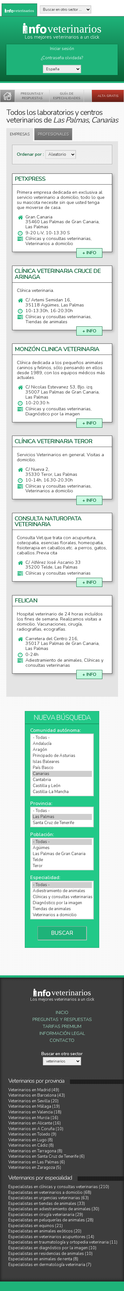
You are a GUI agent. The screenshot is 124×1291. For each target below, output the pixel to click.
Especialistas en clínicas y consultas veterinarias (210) (58, 1187)
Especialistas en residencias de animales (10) (50, 1253)
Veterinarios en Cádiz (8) (31, 1145)
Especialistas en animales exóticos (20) (44, 1231)
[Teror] (62, 866)
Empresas (20, 134)
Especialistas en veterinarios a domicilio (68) (49, 1192)
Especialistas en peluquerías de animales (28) (50, 1220)
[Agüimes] (62, 848)
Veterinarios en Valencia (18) (34, 1112)
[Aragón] (62, 750)
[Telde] (62, 860)
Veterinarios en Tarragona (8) (35, 1151)
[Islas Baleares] (62, 762)
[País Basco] (62, 768)
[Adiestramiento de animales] (62, 891)
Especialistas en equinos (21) (35, 1226)
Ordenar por (30, 154)
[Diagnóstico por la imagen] (62, 903)
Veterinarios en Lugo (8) (30, 1140)
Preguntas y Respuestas (62, 1020)
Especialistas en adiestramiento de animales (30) (53, 1209)
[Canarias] (62, 774)
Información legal (62, 1033)
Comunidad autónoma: (55, 730)
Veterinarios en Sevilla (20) (33, 1101)
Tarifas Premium (62, 1026)
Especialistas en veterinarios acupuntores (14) (51, 1237)
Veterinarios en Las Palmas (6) (36, 1162)
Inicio (62, 1013)
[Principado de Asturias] (62, 756)
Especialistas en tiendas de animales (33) (46, 1203)
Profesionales (53, 134)
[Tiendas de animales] (62, 909)
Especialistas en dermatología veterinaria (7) (49, 1265)
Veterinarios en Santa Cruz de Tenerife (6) (46, 1156)
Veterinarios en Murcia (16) (33, 1118)
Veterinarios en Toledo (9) (32, 1134)
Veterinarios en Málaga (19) (34, 1106)
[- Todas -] (62, 738)
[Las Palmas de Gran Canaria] (62, 854)
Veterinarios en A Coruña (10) (35, 1129)
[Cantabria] (62, 780)
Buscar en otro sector (62, 1053)
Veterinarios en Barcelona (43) (36, 1095)
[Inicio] (7, 96)
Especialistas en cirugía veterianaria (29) (45, 1215)
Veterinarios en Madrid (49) (33, 1090)
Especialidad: (45, 877)
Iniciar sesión (62, 49)
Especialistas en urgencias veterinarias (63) (48, 1198)
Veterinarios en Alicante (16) (34, 1123)
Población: (42, 834)
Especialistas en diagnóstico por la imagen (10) (52, 1248)
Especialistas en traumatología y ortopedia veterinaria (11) (62, 1242)
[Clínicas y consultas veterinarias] (62, 897)
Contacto (62, 1040)
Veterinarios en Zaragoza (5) (34, 1167)
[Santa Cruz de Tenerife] (62, 823)
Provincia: (41, 803)
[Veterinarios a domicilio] (62, 915)
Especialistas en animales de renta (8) (43, 1259)
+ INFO (89, 253)
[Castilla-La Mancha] (62, 792)
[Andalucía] (62, 744)
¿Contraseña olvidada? (62, 58)
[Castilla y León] (62, 786)
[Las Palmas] (62, 817)
